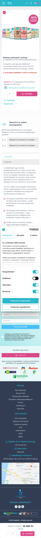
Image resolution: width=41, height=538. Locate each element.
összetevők (8, 104)
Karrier (20, 402)
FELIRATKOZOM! (20, 327)
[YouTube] (22, 506)
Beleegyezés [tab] (7, 235)
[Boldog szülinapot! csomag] (20, 29)
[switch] (36, 278)
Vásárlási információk (20, 421)
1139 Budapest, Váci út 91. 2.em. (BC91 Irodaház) (20, 459)
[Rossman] (10, 368)
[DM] (23, 368)
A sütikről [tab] (33, 235)
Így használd (9, 100)
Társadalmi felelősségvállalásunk (20, 399)
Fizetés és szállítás (20, 424)
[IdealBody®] (10, 3)
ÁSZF (20, 434)
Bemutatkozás (20, 390)
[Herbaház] (20, 376)
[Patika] (34, 372)
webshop (22, 355)
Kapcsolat (20, 409)
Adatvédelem (20, 431)
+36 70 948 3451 (20, 445)
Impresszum (20, 406)
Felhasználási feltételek (20, 396)
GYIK (20, 427)
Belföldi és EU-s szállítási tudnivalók (22, 88)
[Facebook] (16, 506)
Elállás (20, 437)
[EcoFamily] (10, 372)
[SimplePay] (20, 513)
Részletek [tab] (20, 235)
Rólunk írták (20, 393)
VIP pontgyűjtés (20, 418)
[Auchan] (33, 368)
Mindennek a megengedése (20, 301)
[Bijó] (24, 372)
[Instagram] (19, 506)
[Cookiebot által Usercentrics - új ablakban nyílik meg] (29, 229)
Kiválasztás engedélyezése (20, 307)
